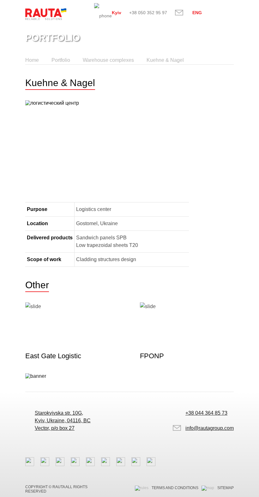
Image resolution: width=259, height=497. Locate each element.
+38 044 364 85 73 (206, 413)
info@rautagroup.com (183, 12)
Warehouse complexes (108, 60)
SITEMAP (225, 488)
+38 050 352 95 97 (148, 12)
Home (32, 60)
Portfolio (60, 60)
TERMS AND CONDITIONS (175, 488)
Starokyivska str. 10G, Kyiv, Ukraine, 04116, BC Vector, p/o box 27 (63, 420)
